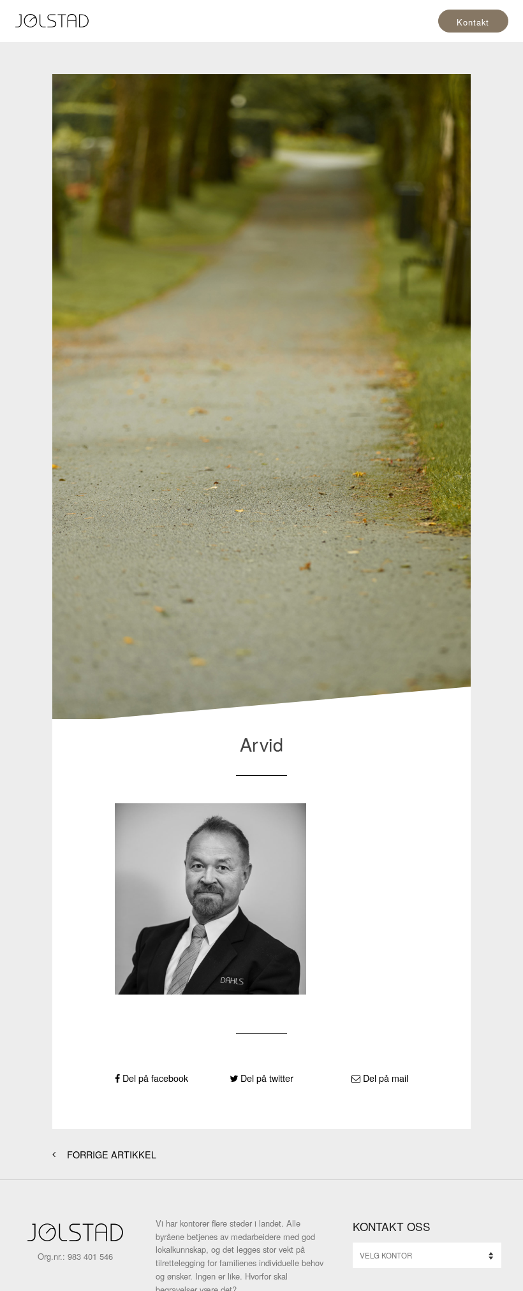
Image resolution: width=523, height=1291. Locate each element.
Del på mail (384, 1077)
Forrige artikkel (110, 1154)
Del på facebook (154, 1077)
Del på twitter (265, 1077)
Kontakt (473, 22)
